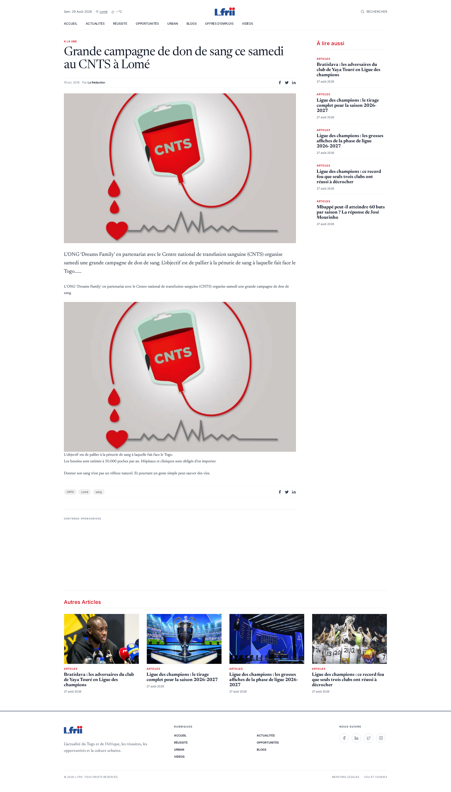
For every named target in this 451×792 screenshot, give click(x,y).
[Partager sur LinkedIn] (294, 82)
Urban (172, 23)
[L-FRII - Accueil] (225, 11)
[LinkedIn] (356, 738)
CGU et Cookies (375, 777)
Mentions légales (345, 777)
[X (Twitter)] (368, 738)
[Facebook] (344, 738)
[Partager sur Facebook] (280, 82)
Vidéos (247, 23)
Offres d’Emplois (219, 23)
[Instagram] (380, 738)
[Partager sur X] (287, 82)
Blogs (192, 23)
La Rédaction (96, 82)
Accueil (70, 23)
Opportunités (147, 23)
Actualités (95, 23)
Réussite (120, 23)
